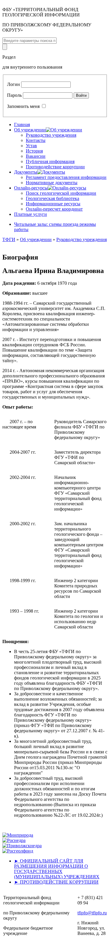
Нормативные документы (51, 182)
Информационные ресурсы (53, 203)
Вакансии (35, 156)
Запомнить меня (23, 106)
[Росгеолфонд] (17, 850)
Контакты (35, 140)
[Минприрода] (17, 835)
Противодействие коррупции (55, 166)
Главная (22, 124)
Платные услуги (30, 214)
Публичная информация (50, 161)
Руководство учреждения (51, 135)
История (34, 150)
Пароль (14, 95)
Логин (13, 84)
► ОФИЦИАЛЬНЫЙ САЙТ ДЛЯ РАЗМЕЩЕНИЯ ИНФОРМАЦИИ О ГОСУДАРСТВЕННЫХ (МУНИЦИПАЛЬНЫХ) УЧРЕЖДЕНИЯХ (56, 868)
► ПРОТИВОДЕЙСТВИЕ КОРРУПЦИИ (56, 881)
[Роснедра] (14, 840)
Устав (31, 145)
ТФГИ (8, 239)
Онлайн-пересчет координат (54, 208)
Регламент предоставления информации (66, 177)
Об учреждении (36, 239)
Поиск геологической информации (61, 193)
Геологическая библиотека (52, 198)
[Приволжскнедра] (22, 845)
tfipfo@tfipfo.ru (92, 912)
